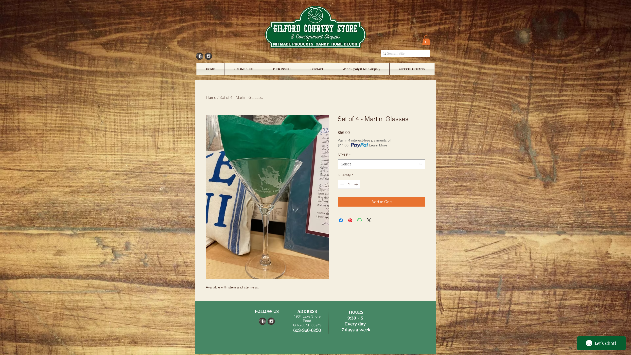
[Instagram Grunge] (208, 56)
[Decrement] (341, 184)
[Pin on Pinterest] (350, 220)
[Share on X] (369, 220)
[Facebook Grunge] (199, 56)
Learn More (378, 145)
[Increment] (356, 184)
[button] (426, 40)
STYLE (344, 155)
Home (211, 97)
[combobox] (381, 164)
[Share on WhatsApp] (360, 220)
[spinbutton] (349, 184)
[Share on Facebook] (341, 220)
